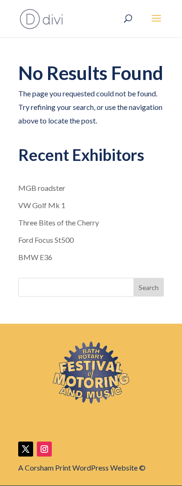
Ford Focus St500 (46, 239)
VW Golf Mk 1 (41, 205)
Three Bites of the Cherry (58, 222)
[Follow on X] (25, 449)
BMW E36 (35, 257)
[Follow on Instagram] (44, 449)
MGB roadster (41, 187)
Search (149, 287)
